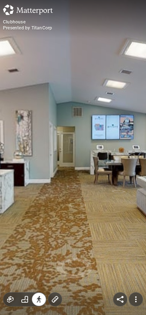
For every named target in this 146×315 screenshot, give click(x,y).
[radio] (10, 299)
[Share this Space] (120, 299)
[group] (24, 299)
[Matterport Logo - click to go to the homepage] (27, 9)
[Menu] (136, 299)
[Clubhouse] (73, 157)
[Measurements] (55, 299)
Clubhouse (14, 22)
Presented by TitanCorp (27, 28)
